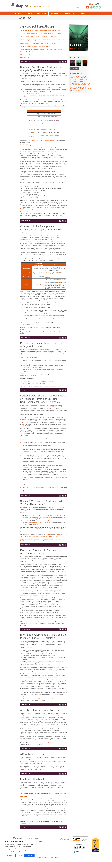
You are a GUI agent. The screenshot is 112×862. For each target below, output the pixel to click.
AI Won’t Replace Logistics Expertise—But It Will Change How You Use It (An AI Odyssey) (79, 77)
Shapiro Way (55, 13)
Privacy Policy (19, 852)
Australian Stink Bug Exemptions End (30, 52)
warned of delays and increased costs (42, 699)
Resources (41, 13)
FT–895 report (24, 422)
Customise (9, 855)
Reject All (20, 855)
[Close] (35, 840)
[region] (20, 849)
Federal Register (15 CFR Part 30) (45, 407)
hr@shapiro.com (24, 823)
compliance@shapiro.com (38, 327)
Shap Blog (49, 534)
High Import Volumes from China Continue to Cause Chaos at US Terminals (41, 49)
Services (18, 13)
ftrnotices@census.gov (35, 490)
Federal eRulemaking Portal (37, 487)
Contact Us (69, 13)
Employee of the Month (26, 57)
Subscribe (83, 13)
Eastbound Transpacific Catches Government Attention (35, 46)
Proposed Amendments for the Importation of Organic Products (38, 36)
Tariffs (29, 13)
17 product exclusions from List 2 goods (40, 517)
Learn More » (74, 68)
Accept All (29, 855)
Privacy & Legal (37, 857)
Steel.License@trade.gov (27, 209)
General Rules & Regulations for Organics (33, 383)
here (40, 217)
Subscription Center (25, 623)
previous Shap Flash (30, 236)
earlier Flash (28, 641)
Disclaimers (45, 857)
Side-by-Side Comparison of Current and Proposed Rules (38, 381)
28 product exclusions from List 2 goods (40, 522)
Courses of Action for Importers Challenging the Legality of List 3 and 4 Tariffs (42, 33)
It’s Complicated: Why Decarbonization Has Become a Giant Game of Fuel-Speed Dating (80, 83)
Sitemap (57, 857)
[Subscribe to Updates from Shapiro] (60, 62)
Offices (51, 857)
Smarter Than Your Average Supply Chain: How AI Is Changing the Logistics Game (80, 89)
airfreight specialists (49, 743)
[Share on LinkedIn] (65, 62)
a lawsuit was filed (48, 236)
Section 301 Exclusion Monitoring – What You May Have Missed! (38, 43)
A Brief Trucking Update (27, 55)
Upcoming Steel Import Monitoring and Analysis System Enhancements (40, 31)
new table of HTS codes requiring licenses (42, 140)
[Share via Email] (63, 62)
